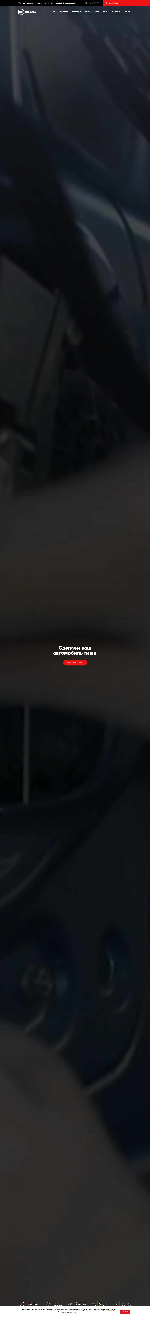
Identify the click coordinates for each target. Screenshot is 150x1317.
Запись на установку (75, 662)
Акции (96, 12)
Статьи (105, 12)
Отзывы (88, 12)
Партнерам (116, 12)
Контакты (127, 12)
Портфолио (76, 12)
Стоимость (64, 12)
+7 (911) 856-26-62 (94, 3)
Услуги (53, 12)
